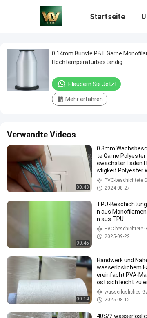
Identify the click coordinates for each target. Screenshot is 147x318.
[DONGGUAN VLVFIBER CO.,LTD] (51, 15)
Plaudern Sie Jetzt (92, 84)
